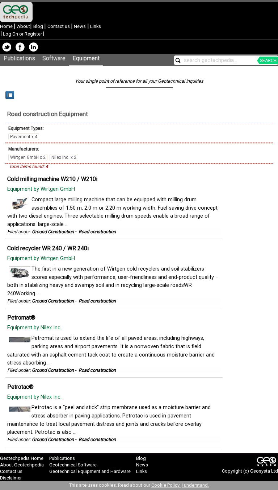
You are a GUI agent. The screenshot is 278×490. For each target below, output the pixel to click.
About (23, 26)
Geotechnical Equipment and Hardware (90, 471)
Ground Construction (53, 231)
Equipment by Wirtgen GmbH (41, 189)
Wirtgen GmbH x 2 (28, 157)
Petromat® (21, 317)
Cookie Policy (166, 485)
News (79, 26)
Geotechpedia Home (21, 458)
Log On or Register (22, 34)
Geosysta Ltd (264, 471)
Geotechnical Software (73, 465)
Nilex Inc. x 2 (63, 157)
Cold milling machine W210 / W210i (52, 179)
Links (95, 26)
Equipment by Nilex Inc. (35, 328)
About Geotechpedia (22, 465)
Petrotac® (20, 386)
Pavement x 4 (23, 136)
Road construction (32, 114)
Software (54, 58)
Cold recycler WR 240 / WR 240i (48, 248)
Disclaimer (11, 478)
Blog (38, 26)
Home (7, 26)
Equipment (86, 58)
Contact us (59, 26)
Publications (19, 58)
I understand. (195, 485)
